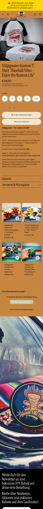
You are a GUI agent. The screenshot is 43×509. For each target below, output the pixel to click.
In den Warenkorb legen (23, 115)
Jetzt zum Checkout (21, 122)
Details (6, 179)
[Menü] (2, 14)
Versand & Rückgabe (16, 184)
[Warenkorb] (40, 14)
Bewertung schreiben (21, 302)
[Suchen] (8, 14)
